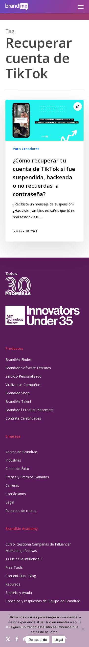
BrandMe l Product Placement (29, 409)
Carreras (12, 485)
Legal (9, 502)
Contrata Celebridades (23, 418)
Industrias (13, 460)
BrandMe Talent (18, 401)
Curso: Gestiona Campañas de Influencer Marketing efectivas (38, 547)
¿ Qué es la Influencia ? (23, 559)
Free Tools (14, 567)
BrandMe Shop (17, 393)
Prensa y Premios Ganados (27, 477)
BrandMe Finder (18, 359)
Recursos (12, 584)
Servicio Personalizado (23, 376)
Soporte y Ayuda (18, 592)
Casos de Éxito (17, 468)
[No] (82, 629)
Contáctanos (15, 493)
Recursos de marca (20, 510)
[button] (81, 6)
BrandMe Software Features (28, 367)
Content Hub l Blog (20, 575)
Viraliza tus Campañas (23, 384)
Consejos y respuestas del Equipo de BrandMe (42, 601)
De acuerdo (38, 640)
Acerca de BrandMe (21, 451)
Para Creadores (26, 148)
